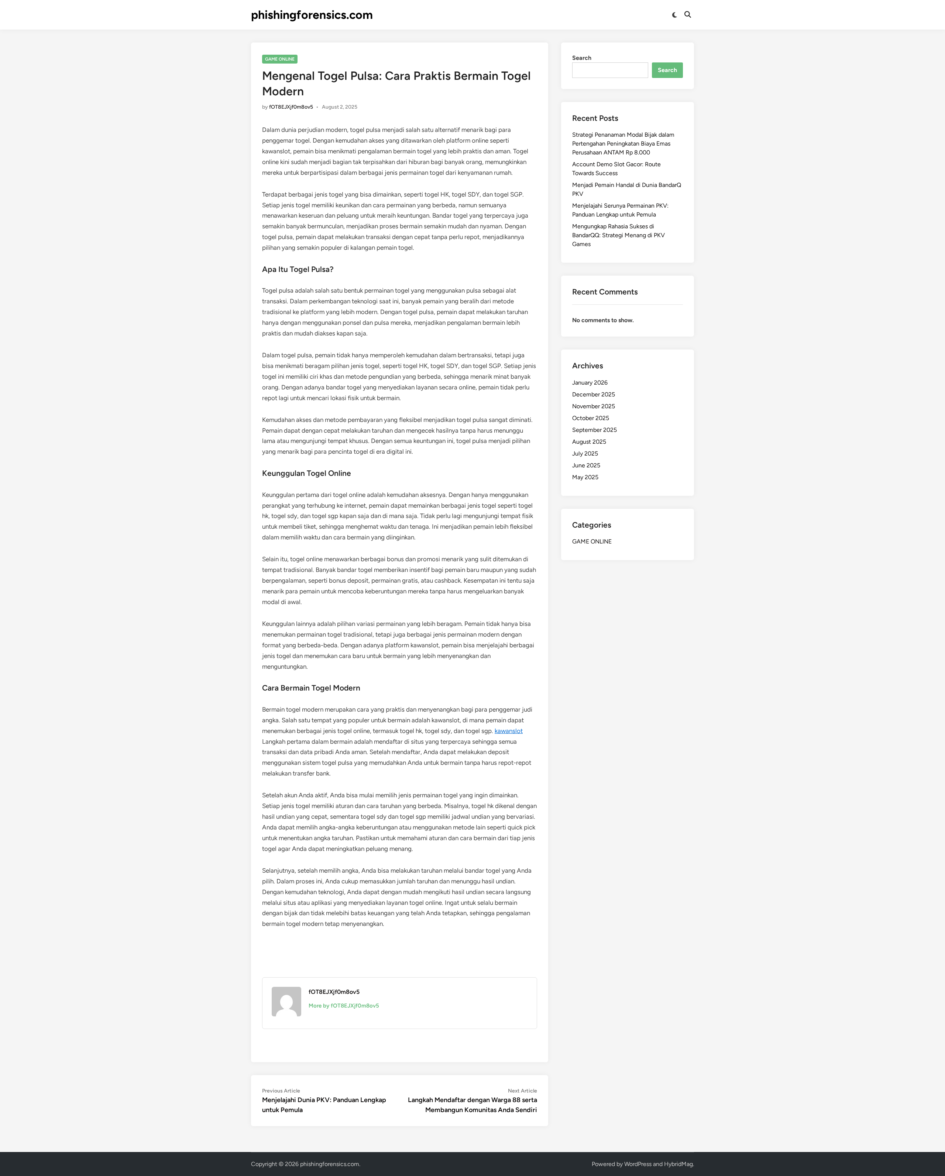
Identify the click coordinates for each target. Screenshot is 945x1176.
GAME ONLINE (280, 59)
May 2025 (585, 477)
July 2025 (585, 453)
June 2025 (586, 465)
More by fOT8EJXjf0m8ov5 (344, 1005)
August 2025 (589, 441)
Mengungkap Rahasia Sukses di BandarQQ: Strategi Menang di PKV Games (618, 235)
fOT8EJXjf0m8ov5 (291, 107)
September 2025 (594, 429)
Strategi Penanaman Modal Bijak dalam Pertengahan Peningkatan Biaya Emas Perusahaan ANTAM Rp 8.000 (623, 143)
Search (581, 57)
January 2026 (590, 382)
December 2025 (593, 394)
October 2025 (590, 418)
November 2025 (593, 406)
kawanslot (509, 730)
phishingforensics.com (312, 15)
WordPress (638, 1164)
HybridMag (678, 1164)
